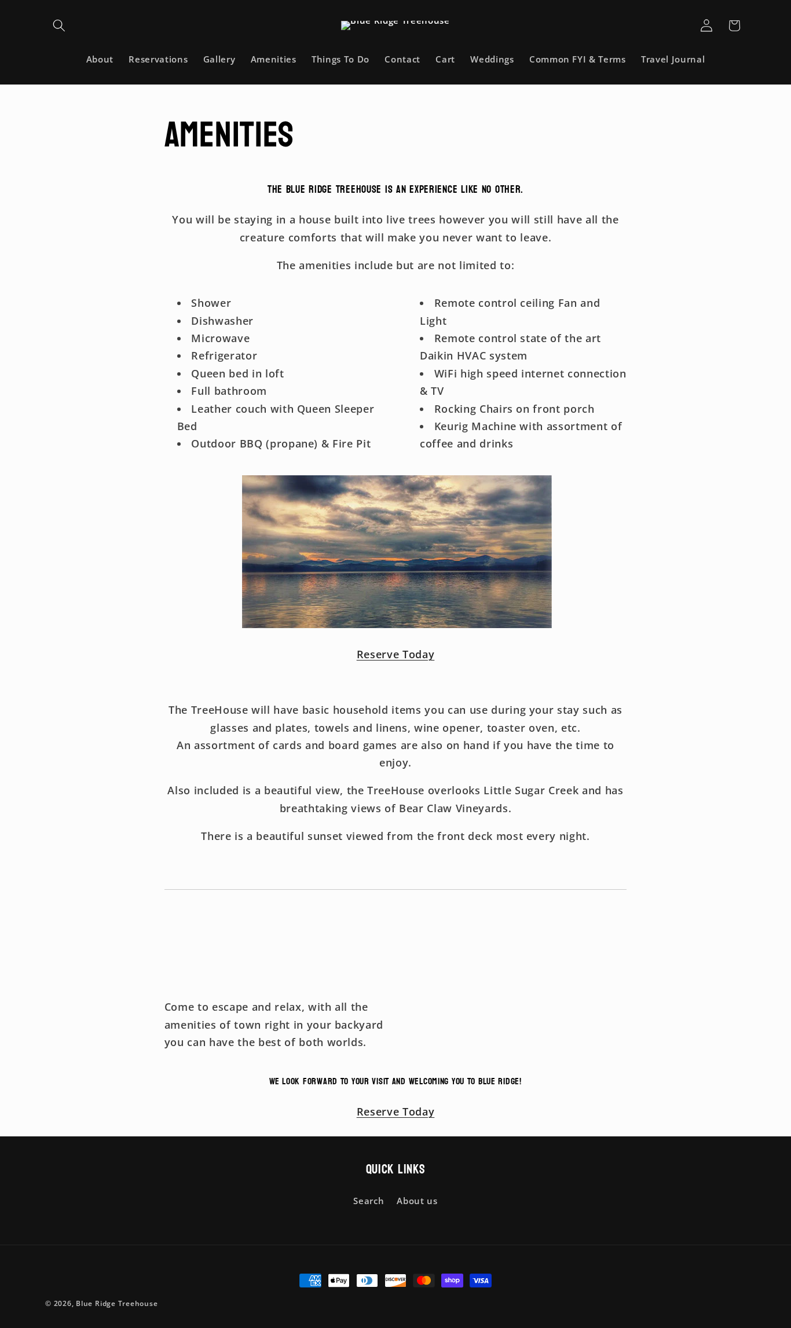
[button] (59, 25)
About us (417, 1201)
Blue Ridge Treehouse (117, 1303)
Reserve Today (396, 654)
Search (368, 1201)
